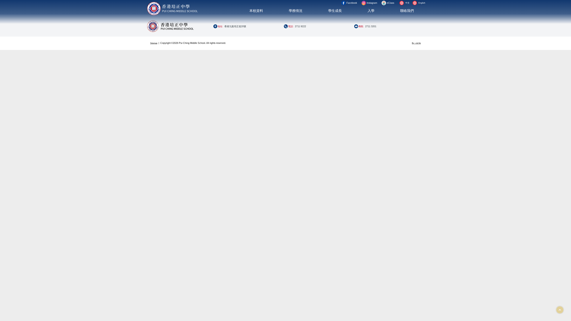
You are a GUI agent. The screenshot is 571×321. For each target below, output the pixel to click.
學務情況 (295, 11)
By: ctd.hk (416, 43)
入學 (371, 11)
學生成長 (335, 11)
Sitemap (153, 43)
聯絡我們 (407, 11)
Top (563, 308)
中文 (407, 3)
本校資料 (256, 11)
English (421, 3)
